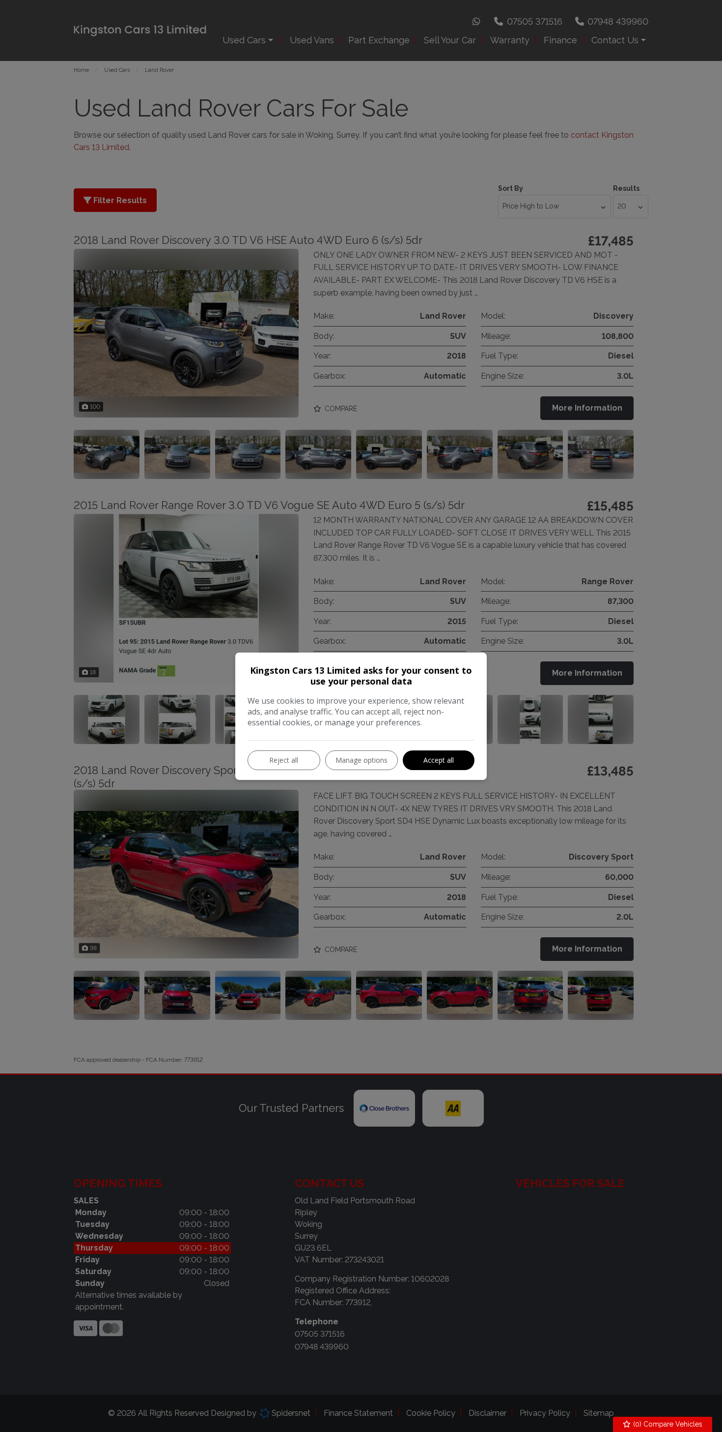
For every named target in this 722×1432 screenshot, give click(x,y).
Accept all (438, 760)
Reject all (283, 760)
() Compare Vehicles (666, 1424)
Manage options (361, 760)
